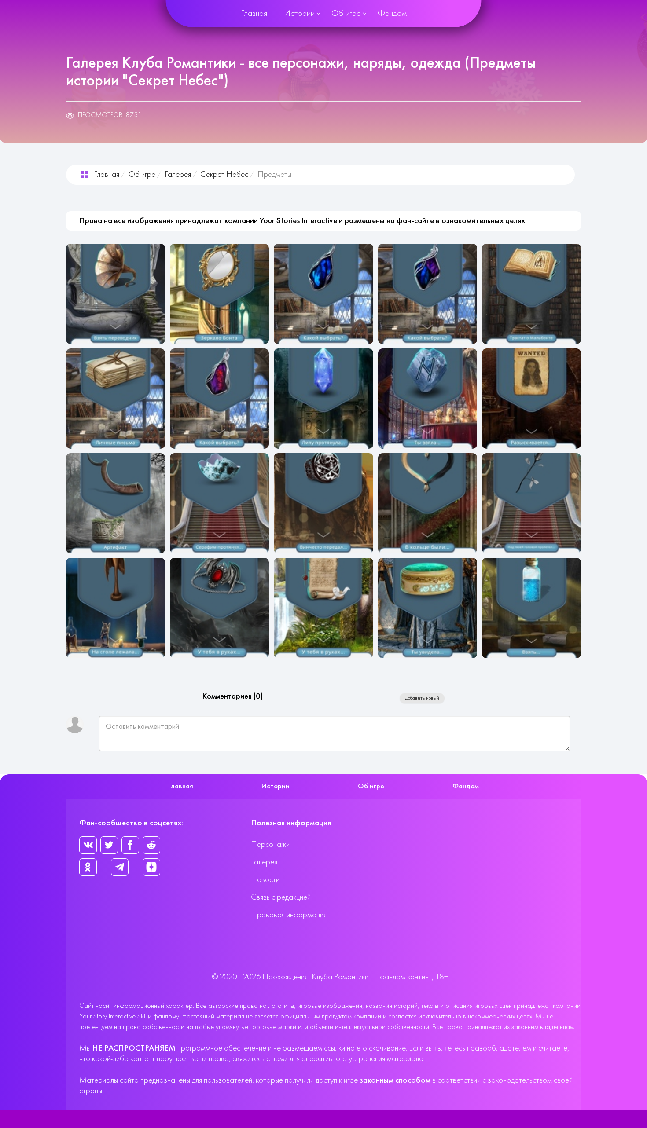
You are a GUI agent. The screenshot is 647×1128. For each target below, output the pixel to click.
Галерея (178, 175)
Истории (299, 13)
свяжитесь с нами (260, 1059)
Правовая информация (289, 915)
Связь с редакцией (281, 898)
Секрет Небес (224, 175)
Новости (265, 880)
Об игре (346, 13)
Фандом (392, 13)
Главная (254, 13)
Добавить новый (422, 698)
